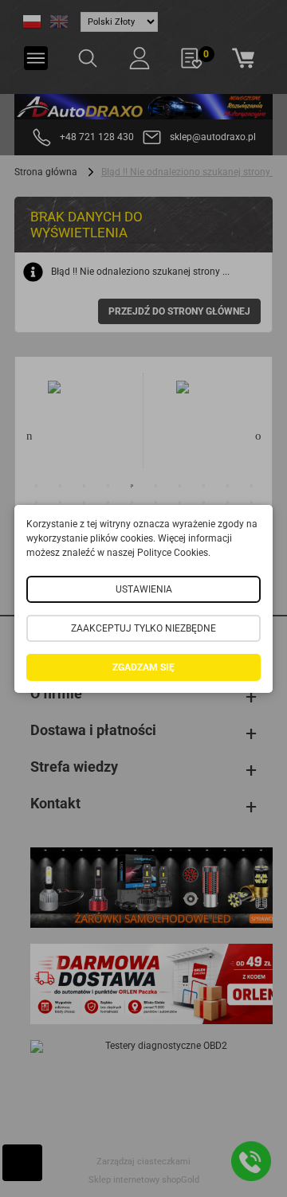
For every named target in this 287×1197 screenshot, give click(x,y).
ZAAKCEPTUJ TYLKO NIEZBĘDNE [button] (143, 628)
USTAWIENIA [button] (144, 589)
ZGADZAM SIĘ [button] (143, 667)
